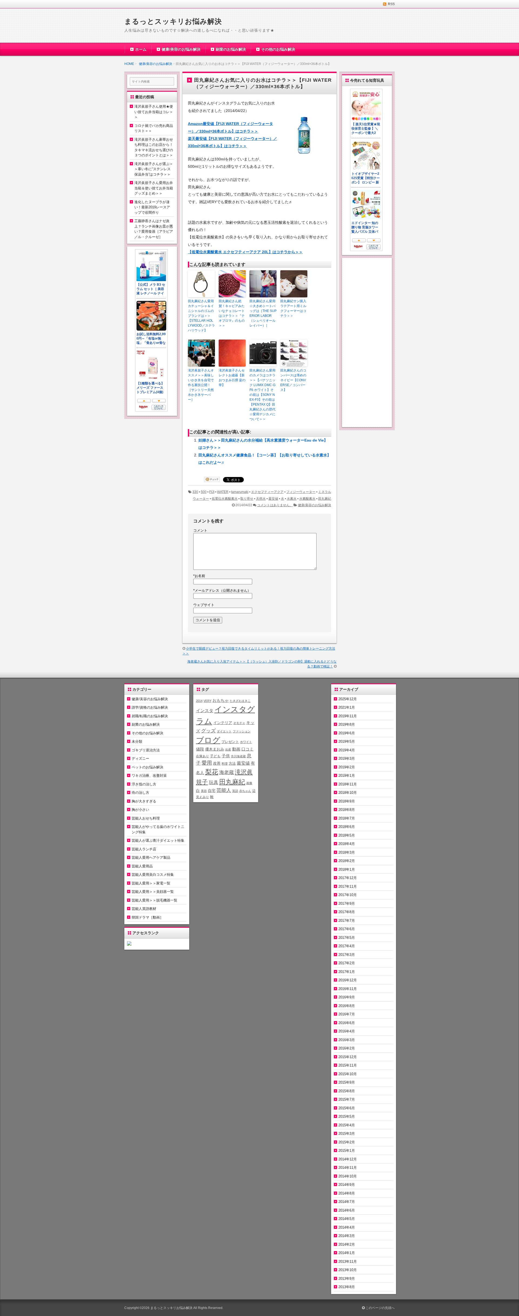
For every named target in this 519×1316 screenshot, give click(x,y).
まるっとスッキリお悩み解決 (173, 21)
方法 (232, 763)
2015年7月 (346, 1099)
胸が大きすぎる (144, 801)
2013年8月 (346, 1287)
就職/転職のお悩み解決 (150, 716)
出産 (228, 749)
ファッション (242, 731)
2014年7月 (346, 1202)
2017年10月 (347, 895)
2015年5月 (346, 1116)
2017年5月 (346, 938)
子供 (226, 756)
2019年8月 (346, 724)
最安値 (273, 499)
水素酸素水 (307, 499)
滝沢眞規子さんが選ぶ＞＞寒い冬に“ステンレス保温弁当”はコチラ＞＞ (153, 169)
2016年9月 (346, 997)
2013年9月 (346, 1278)
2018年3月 (346, 852)
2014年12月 (347, 1159)
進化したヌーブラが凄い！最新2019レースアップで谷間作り (152, 207)
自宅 (211, 791)
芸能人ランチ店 (144, 849)
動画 (236, 749)
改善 (217, 763)
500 (204, 492)
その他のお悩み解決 (278, 49)
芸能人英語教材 (144, 909)
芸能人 (224, 790)
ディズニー (140, 758)
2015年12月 (347, 1057)
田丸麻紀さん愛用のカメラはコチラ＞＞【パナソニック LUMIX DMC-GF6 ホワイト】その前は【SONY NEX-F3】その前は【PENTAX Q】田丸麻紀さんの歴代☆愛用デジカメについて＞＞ (262, 395)
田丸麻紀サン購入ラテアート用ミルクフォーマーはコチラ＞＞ (293, 308)
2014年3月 (346, 1236)
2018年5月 (346, 835)
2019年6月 (346, 733)
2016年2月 (346, 1048)
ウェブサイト (203, 605)
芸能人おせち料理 (146, 818)
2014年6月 (346, 1210)
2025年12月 (347, 699)
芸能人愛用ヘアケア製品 (151, 858)
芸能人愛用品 (142, 866)
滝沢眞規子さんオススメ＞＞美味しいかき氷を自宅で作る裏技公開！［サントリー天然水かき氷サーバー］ (201, 385)
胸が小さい (140, 810)
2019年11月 (347, 716)
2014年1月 (346, 1253)
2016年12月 (347, 980)
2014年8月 (346, 1193)
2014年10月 (347, 1176)
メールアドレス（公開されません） (222, 590)
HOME (129, 64)
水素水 (292, 499)
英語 (235, 790)
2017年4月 (346, 946)
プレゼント (230, 742)
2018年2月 (346, 861)
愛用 (207, 763)
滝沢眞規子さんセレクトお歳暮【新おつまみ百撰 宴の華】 (232, 378)
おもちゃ (220, 700)
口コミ (247, 749)
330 (195, 492)
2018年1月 (346, 869)
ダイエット (224, 731)
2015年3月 (346, 1133)
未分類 (137, 741)
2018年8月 (346, 810)
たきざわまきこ (240, 700)
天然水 (261, 499)
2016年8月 (346, 1006)
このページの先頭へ (380, 1308)
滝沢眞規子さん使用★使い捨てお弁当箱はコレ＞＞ (153, 111)
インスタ (204, 710)
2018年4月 (346, 844)
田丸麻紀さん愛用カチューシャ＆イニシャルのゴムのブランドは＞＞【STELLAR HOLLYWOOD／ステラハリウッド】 (201, 315)
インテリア (222, 722)
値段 (200, 749)
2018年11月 (347, 784)
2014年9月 (346, 1185)
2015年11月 (347, 1065)
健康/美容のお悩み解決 (181, 49)
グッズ (208, 730)
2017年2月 (346, 963)
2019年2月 (346, 767)
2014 (199, 700)
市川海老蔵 (238, 756)
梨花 (211, 771)
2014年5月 (346, 1219)
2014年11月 (347, 1168)
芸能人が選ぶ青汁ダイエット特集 (158, 840)
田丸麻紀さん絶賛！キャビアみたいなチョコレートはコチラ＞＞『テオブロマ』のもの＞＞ (232, 313)
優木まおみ (214, 749)
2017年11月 (347, 886)
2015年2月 (346, 1142)
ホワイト (246, 741)
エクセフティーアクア (267, 492)
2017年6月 (346, 929)
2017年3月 (346, 955)
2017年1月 (346, 972)
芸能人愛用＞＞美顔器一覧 (153, 892)
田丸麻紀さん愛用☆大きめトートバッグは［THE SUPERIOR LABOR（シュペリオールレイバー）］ (263, 313)
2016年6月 (346, 1023)
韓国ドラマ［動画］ (147, 917)
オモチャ (239, 723)
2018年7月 (346, 818)
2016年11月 (347, 989)
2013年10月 (347, 1270)
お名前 (199, 576)
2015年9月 (346, 1082)
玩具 (213, 782)
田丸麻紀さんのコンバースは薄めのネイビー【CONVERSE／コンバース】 (293, 380)
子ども (215, 756)
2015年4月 (346, 1125)
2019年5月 (346, 741)
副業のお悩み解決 (231, 49)
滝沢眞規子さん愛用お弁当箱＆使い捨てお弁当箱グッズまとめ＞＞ (153, 188)
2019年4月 (346, 750)
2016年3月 (346, 1040)
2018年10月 (347, 793)
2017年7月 (346, 921)
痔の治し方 (140, 793)
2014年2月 (346, 1244)
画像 (249, 783)
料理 (225, 763)
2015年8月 (346, 1091)
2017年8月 (346, 912)
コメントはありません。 (275, 505)
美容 (204, 790)
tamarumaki (239, 492)
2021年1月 (346, 707)
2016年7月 (346, 1014)
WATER (222, 492)
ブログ (208, 740)
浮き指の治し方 (144, 784)
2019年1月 (346, 776)
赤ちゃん (245, 790)
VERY (207, 700)
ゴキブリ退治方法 (146, 750)
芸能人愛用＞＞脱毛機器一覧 (154, 900)
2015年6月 (346, 1108)
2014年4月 (346, 1227)
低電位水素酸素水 (225, 499)
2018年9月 (346, 801)
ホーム (141, 49)
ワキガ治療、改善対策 (149, 776)
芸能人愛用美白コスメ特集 (153, 875)
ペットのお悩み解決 (147, 767)
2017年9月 (346, 904)
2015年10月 (347, 1074)
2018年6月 (346, 827)
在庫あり (202, 756)
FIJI (211, 492)
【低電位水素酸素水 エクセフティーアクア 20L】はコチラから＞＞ (245, 252)
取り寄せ (246, 499)
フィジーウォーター (300, 492)
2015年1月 (346, 1151)
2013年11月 (347, 1261)
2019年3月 (346, 758)
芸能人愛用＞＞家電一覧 (151, 883)
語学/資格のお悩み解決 (150, 707)
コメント (200, 530)
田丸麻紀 (324, 499)
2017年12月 (347, 878)
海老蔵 (226, 772)
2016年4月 (346, 1031)
